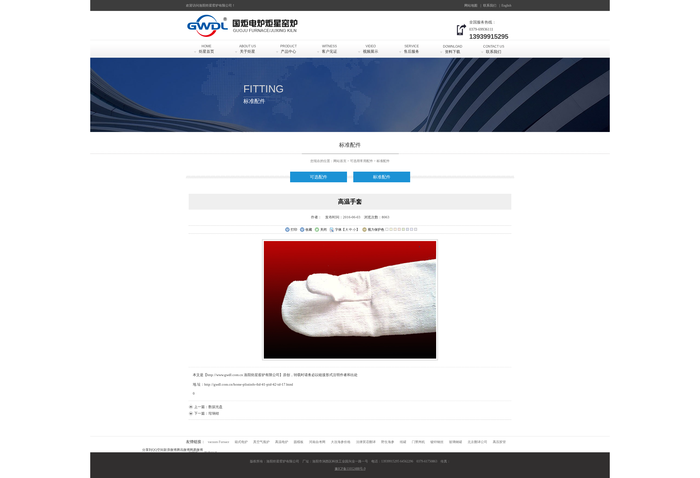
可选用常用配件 (361, 161)
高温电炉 (281, 442)
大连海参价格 (341, 442)
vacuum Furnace (218, 442)
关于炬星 (247, 49)
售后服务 (411, 49)
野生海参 (387, 442)
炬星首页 (206, 49)
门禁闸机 (418, 442)
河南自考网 (317, 442)
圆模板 (299, 442)
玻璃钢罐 (455, 442)
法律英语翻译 (366, 442)
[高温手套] (350, 359)
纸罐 (403, 442)
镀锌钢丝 (437, 442)
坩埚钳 (213, 413)
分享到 (147, 450)
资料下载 (452, 49)
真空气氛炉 (261, 442)
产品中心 (288, 49)
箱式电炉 (241, 442)
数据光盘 (215, 407)
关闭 (323, 229)
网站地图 (470, 5)
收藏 (308, 229)
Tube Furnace (508, 7)
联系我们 (489, 5)
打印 (294, 229)
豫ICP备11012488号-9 (350, 469)
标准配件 (383, 161)
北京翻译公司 (477, 442)
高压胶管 (499, 442)
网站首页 (339, 161)
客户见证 (329, 49)
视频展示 (370, 49)
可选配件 (318, 177)
